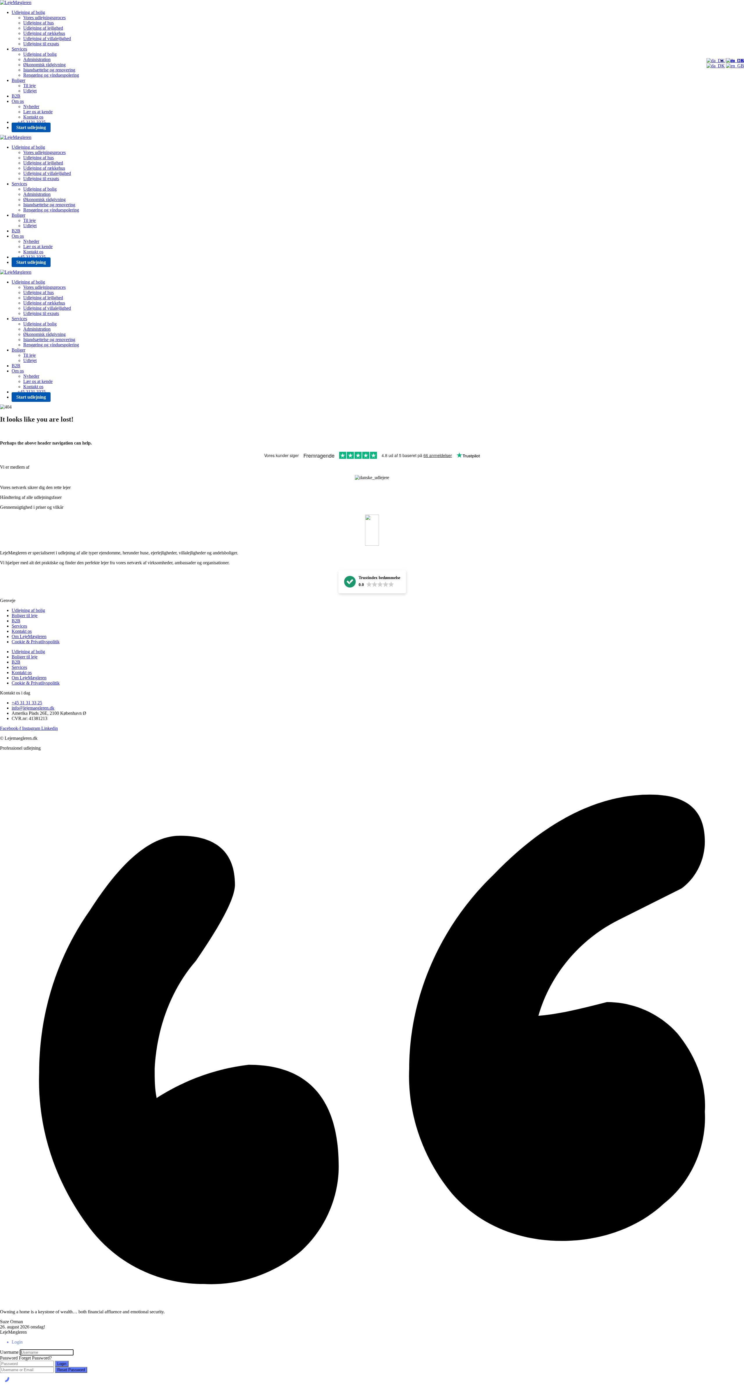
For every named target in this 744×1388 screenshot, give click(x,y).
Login (61, 1364)
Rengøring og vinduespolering (51, 75)
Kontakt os (33, 116)
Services (19, 48)
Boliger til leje (24, 615)
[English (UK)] (735, 65)
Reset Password (71, 1370)
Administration (37, 59)
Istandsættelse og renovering (49, 69)
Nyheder (31, 106)
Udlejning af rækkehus (44, 33)
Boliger (18, 80)
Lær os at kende (38, 111)
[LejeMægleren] (15, 2)
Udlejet (30, 90)
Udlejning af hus (38, 22)
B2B (16, 96)
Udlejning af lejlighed (43, 28)
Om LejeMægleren (29, 636)
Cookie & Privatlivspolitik (36, 641)
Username (9, 1352)
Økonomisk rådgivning (44, 64)
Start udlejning (31, 127)
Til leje (29, 85)
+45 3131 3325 (31, 122)
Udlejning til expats (41, 43)
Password (9, 1357)
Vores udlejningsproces (44, 17)
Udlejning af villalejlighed (47, 38)
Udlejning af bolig (28, 12)
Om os (18, 101)
